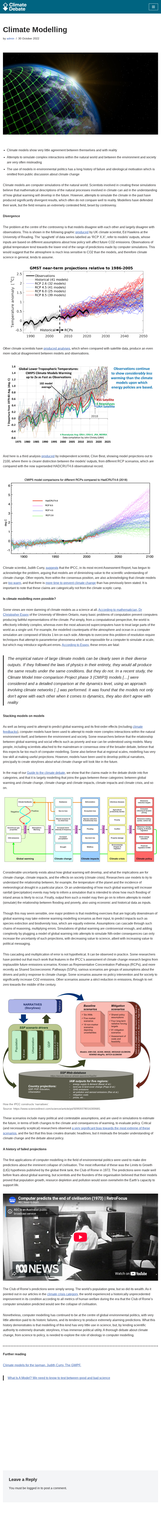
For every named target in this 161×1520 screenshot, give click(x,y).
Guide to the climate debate (46, 772)
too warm (14, 583)
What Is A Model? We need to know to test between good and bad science (59, 1378)
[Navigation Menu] (153, 7)
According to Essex (75, 645)
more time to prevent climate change (71, 583)
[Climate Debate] (15, 7)
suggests (52, 567)
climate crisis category (62, 1294)
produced (82, 232)
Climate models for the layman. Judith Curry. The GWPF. (42, 1365)
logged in (33, 1488)
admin (10, 38)
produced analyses (57, 348)
